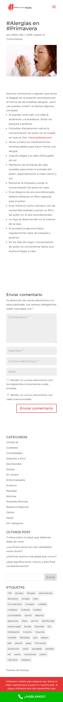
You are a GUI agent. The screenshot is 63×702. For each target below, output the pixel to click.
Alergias (31, 593)
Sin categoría (14, 523)
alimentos (13, 598)
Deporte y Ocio (16, 458)
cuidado (42, 604)
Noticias (11, 496)
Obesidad (25, 637)
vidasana (25, 659)
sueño (17, 654)
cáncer (28, 615)
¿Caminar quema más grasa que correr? (31, 556)
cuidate (37, 609)
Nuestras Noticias (17, 501)
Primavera (40, 643)
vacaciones (30, 654)
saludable (37, 648)
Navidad (11, 490)
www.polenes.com (40, 137)
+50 (10, 593)
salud (25, 648)
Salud (37, 34)
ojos (35, 637)
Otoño (10, 512)
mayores (39, 632)
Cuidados (12, 447)
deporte (39, 615)
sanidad (49, 648)
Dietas (10, 469)
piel (9, 643)
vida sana (13, 659)
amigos (26, 598)
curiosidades (14, 615)
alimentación (45, 593)
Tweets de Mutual (17, 670)
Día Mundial (13, 463)
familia (27, 626)
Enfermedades (15, 480)
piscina (18, 643)
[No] (58, 689)
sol (9, 654)
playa (28, 643)
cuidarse (25, 609)
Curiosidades (14, 453)
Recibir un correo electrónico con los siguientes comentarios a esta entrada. (29, 384)
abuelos (19, 593)
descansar (13, 621)
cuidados (12, 609)
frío (49, 626)
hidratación (14, 632)
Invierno (11, 485)
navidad (12, 637)
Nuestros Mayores (17, 507)
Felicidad (39, 626)
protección (13, 648)
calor (35, 598)
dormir (34, 621)
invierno (27, 632)
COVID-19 (12, 442)
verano (43, 654)
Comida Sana (15, 604)
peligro (44, 637)
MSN (14, 34)
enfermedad (14, 626)
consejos (29, 604)
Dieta (24, 621)
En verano (12, 474)
